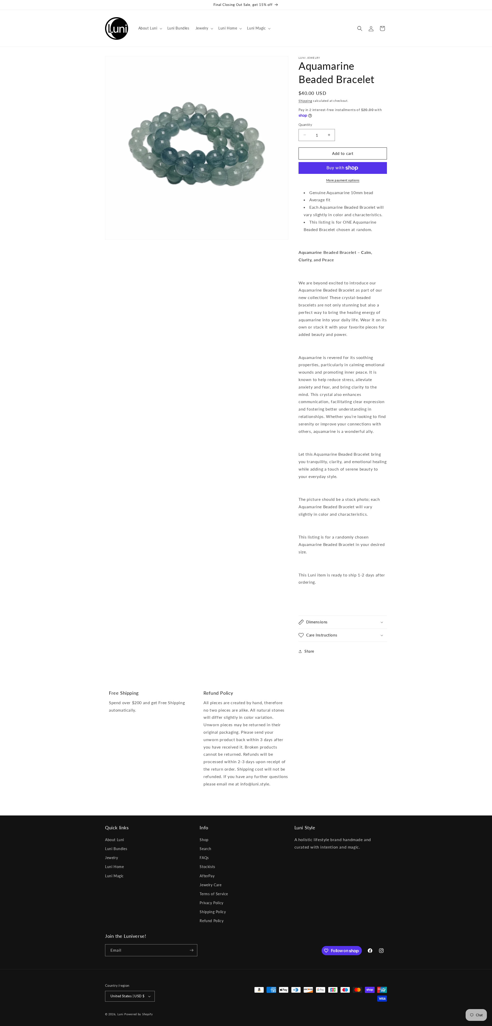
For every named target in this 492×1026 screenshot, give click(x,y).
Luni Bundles (116, 848)
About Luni (114, 840)
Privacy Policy (211, 903)
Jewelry (111, 857)
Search (205, 848)
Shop (204, 840)
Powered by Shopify (138, 1014)
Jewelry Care (210, 885)
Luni (120, 1014)
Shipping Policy (213, 912)
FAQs (204, 857)
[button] (149, 28)
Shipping (305, 101)
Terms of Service (214, 894)
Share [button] (309, 651)
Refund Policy (211, 921)
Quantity (305, 125)
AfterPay (207, 876)
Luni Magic (114, 876)
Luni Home (114, 866)
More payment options (343, 180)
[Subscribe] (191, 950)
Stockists (207, 866)
